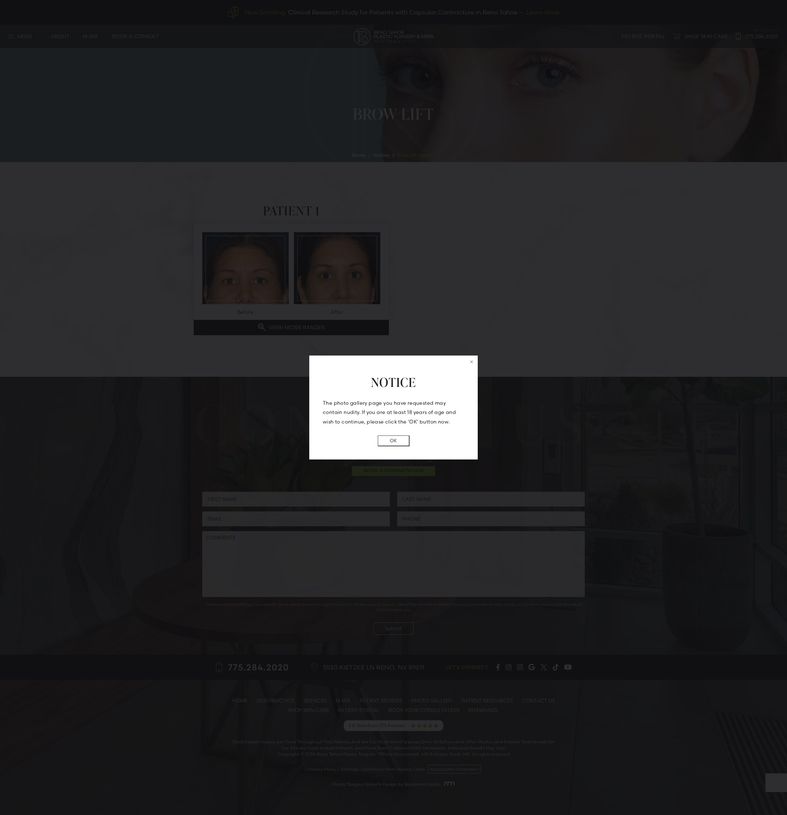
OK (393, 440)
